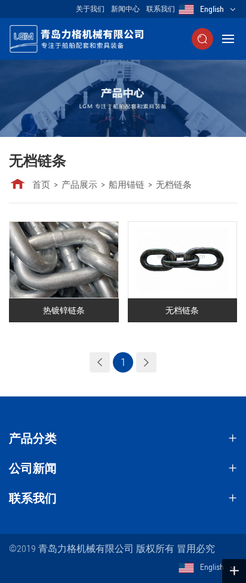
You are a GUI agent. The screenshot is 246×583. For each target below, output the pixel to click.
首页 (41, 184)
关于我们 (90, 9)
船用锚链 (126, 184)
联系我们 (160, 9)
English (212, 9)
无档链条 (174, 184)
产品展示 (79, 184)
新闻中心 (125, 9)
